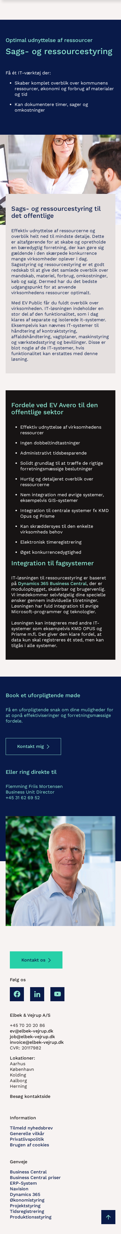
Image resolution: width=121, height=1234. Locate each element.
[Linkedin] (37, 994)
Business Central (28, 1172)
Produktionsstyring (30, 1217)
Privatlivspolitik (27, 1139)
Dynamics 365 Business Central (52, 583)
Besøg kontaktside (30, 1096)
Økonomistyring (27, 1200)
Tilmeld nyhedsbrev (31, 1128)
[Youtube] (57, 994)
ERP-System (23, 1183)
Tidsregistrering (27, 1211)
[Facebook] (17, 994)
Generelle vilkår (27, 1133)
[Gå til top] (108, 1217)
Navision (19, 1188)
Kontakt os (33, 960)
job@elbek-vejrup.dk (32, 1036)
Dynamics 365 (25, 1194)
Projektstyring (25, 1205)
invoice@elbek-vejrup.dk (37, 1042)
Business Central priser (35, 1177)
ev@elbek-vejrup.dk (31, 1031)
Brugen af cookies (29, 1144)
